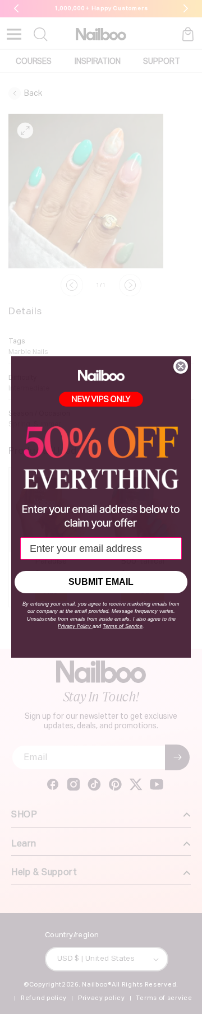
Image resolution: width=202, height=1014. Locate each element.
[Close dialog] (180, 366)
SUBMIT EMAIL (101, 582)
